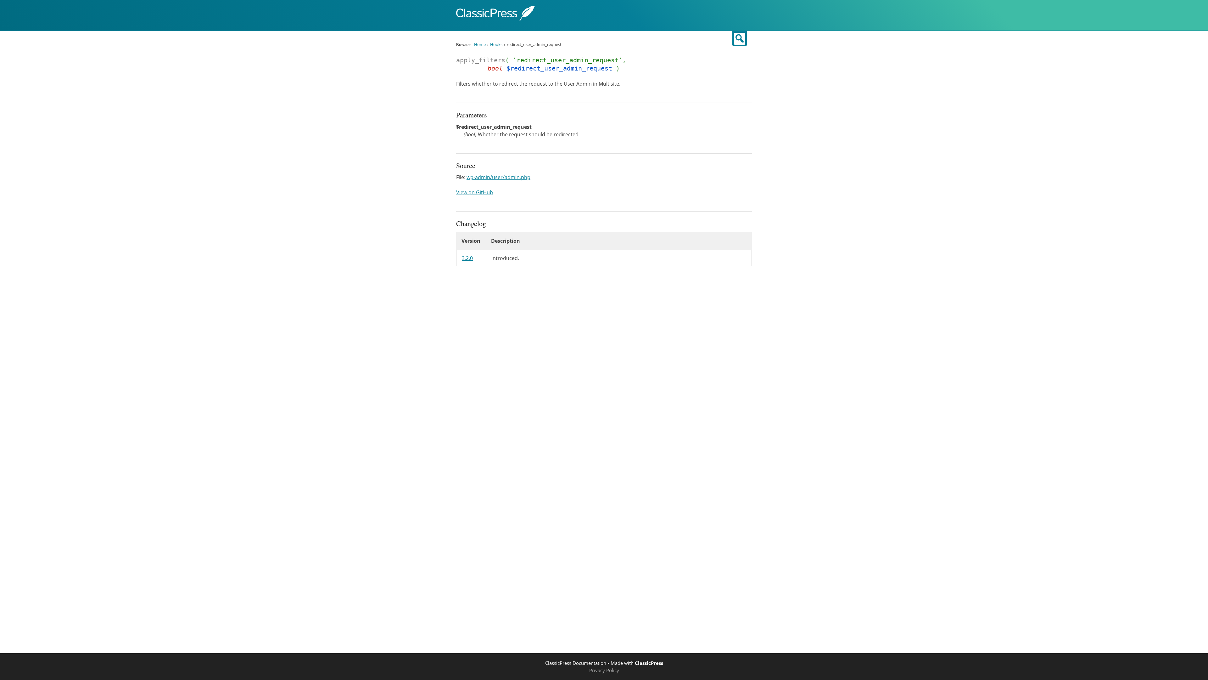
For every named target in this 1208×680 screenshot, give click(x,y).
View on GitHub (474, 192)
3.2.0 (467, 258)
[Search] (739, 39)
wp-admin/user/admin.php (498, 177)
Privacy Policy (604, 670)
